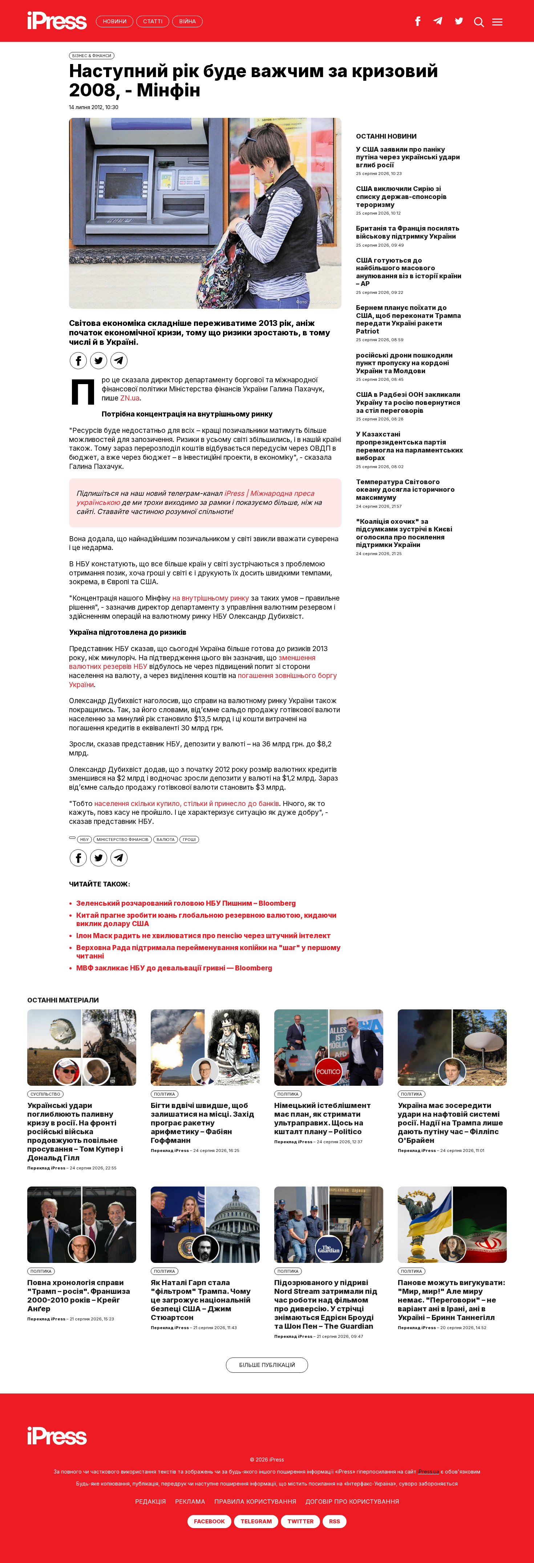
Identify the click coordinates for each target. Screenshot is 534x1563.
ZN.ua (129, 398)
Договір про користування (352, 1501)
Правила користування (255, 1501)
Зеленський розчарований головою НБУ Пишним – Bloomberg (186, 903)
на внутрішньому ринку (211, 598)
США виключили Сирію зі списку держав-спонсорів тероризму (401, 196)
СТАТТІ (152, 21)
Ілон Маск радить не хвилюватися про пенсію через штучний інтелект (203, 936)
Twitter (300, 1521)
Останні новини (386, 136)
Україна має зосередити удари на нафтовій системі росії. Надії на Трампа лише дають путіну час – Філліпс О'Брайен (450, 1123)
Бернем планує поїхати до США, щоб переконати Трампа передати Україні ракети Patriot (408, 319)
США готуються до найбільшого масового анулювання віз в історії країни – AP (408, 272)
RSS (334, 1521)
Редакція (150, 1501)
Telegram (256, 1521)
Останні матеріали (63, 1000)
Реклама (190, 1501)
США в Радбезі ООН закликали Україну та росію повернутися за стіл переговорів (408, 402)
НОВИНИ (114, 21)
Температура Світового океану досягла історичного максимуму (405, 489)
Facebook (209, 1521)
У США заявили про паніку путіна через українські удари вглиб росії (408, 157)
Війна (187, 21)
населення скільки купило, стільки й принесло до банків (186, 804)
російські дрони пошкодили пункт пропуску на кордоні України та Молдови (404, 363)
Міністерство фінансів (123, 839)
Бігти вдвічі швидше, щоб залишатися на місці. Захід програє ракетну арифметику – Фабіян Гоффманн (202, 1123)
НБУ (84, 839)
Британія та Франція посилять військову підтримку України (408, 232)
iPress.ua (428, 1471)
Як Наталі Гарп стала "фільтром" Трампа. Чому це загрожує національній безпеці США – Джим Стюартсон (201, 1300)
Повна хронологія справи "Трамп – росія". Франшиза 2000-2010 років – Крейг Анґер (78, 1295)
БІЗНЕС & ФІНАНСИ (91, 55)
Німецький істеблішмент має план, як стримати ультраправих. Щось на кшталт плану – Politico (322, 1118)
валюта (166, 839)
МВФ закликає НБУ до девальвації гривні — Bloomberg (174, 968)
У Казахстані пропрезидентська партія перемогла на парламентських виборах (409, 446)
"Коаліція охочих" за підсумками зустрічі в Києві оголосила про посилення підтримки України (404, 533)
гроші (189, 839)
